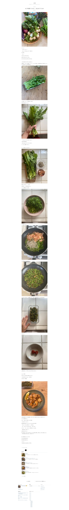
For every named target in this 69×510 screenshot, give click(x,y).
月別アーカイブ (31, 491)
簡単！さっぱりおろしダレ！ (29, 462)
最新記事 (19, 491)
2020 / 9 (31, 503)
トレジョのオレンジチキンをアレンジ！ (30, 458)
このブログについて (20, 489)
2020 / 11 (32, 501)
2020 (30, 500)
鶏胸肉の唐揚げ (27, 467)
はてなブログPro (42, 489)
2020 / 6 (31, 505)
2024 (30, 495)
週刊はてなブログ (43, 488)
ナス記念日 (28, 481)
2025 (30, 494)
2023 (30, 496)
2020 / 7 (31, 504)
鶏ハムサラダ (27, 471)
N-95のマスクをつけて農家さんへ (41, 481)
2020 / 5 (31, 506)
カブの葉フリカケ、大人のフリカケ (34, 8)
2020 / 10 (32, 502)
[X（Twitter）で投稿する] (25, 450)
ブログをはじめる (43, 487)
